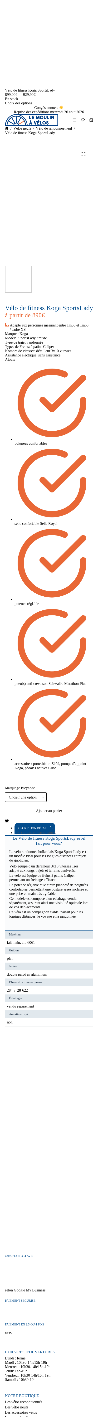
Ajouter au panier (49, 811)
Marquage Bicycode (20, 788)
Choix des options (18, 103)
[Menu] (74, 120)
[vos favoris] (83, 120)
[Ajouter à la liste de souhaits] (7, 821)
